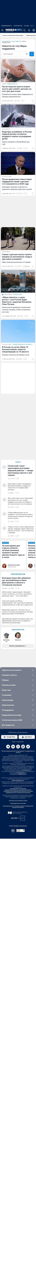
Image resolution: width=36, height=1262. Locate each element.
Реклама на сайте (9, 685)
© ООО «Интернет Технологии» (18, 826)
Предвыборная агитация (11, 715)
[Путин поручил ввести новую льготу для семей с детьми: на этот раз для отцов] (18, 70)
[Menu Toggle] (2, 30)
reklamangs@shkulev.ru (18, 780)
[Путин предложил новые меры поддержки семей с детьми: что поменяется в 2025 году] (18, 163)
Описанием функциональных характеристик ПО (18, 790)
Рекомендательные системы (18, 803)
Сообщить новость (9, 675)
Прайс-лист (6, 690)
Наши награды (7, 700)
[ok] (18, 747)
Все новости (16, 41)
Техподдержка (8, 710)
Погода (26, 25)
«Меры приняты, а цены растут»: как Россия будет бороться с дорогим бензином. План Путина (17, 300)
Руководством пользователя (18, 788)
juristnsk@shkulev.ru (20, 773)
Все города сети (8, 725)
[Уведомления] (29, 30)
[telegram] (8, 747)
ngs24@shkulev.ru (26, 770)
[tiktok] (28, 747)
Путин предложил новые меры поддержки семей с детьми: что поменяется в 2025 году (17, 181)
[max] (23, 747)
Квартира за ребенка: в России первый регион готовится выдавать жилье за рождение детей (17, 135)
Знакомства (18, 25)
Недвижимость (6, 25)
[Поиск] (24, 30)
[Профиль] (33, 30)
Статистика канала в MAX (12, 720)
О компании (6, 695)
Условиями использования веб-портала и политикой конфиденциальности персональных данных (18, 792)
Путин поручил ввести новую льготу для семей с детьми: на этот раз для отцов (16, 88)
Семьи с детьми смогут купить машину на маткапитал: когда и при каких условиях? (17, 256)
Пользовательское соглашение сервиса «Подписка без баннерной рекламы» (18, 806)
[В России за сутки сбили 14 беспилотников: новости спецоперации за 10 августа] (18, 331)
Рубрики (5, 680)
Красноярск (6, 41)
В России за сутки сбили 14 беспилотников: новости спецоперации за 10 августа (15, 349)
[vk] (13, 747)
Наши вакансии (8, 705)
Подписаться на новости (11, 670)
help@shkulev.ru (22, 774)
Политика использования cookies (18, 800)
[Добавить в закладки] (33, 101)
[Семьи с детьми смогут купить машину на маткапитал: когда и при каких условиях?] (18, 238)
